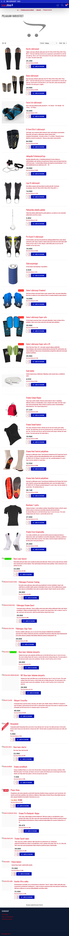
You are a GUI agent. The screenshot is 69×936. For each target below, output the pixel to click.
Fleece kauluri (16, 861)
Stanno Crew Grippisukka (35, 532)
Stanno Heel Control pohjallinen (37, 451)
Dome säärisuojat (32, 75)
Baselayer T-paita (32, 505)
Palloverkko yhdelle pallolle (35, 210)
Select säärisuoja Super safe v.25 (38, 344)
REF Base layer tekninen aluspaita (33, 675)
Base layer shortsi (19, 747)
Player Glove (15, 790)
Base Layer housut (20, 558)
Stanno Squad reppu (22, 838)
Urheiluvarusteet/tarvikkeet (27, 10)
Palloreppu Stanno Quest (25, 605)
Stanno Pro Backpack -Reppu (29, 813)
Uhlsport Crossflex (20, 700)
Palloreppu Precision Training (29, 582)
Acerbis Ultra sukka (21, 881)
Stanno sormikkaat (20, 766)
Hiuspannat (14, 723)
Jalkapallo (38, 10)
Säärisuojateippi (32, 263)
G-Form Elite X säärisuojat (35, 129)
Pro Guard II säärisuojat (34, 236)
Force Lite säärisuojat (34, 102)
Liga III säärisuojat (33, 183)
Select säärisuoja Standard (35, 290)
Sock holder (30, 371)
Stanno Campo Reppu (33, 397)
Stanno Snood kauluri (33, 424)
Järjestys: (42, 43)
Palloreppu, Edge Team (24, 628)
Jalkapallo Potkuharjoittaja (35, 156)
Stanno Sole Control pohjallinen (37, 478)
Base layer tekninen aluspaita (29, 652)
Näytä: (60, 43)
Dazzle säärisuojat (32, 49)
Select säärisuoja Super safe (36, 317)
